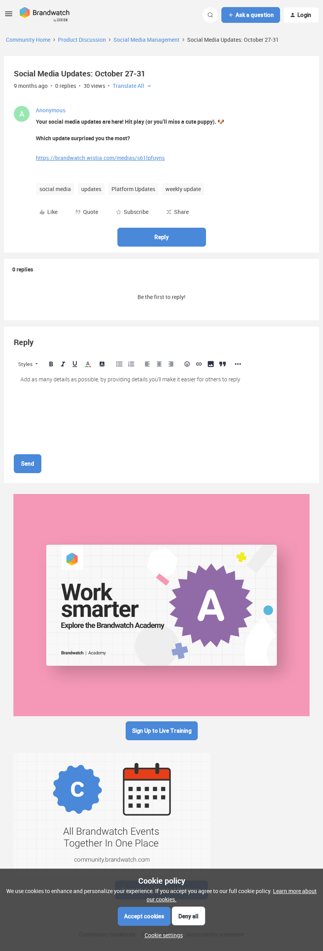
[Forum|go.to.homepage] (45, 15)
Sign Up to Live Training (161, 731)
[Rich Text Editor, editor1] (161, 411)
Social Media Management (146, 39)
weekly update (183, 189)
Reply (161, 237)
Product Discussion (82, 39)
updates (91, 189)
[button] (8, 16)
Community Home (28, 39)
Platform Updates (133, 189)
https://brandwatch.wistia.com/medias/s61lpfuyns (100, 158)
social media (55, 189)
